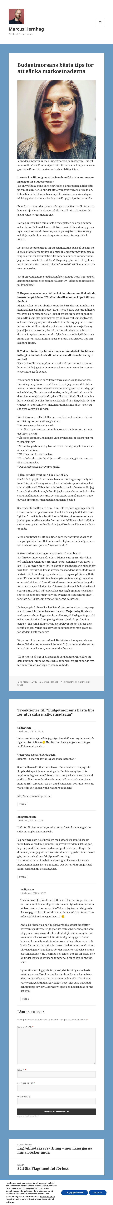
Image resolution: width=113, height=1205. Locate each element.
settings (10, 1202)
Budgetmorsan (26, 816)
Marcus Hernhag (26, 29)
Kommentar (25, 1026)
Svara (22, 804)
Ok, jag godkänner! (74, 1192)
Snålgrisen (24, 727)
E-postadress (26, 1083)
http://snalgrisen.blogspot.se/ (34, 796)
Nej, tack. (97, 1192)
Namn (21, 1069)
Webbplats (23, 1096)
